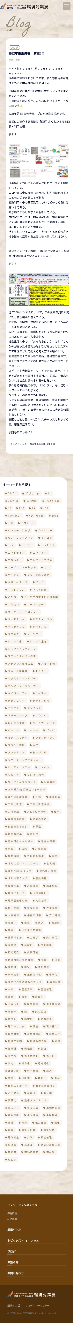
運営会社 (12, 1305)
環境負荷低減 (38, 1041)
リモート (13, 775)
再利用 (34, 834)
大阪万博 (13, 915)
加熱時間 (13, 856)
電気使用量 (29, 1130)
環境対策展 (34, 1034)
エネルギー (15, 560)
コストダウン (16, 589)
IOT (45, 508)
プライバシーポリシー (37, 1305)
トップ (14, 444)
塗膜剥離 (33, 908)
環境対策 (13, 1034)
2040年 (12, 493)
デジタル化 (34, 708)
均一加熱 (13, 908)
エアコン (47, 538)
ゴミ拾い (13, 604)
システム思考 (38, 641)
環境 (35, 1026)
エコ (11, 545)
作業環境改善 (16, 819)
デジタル (13, 708)
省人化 (50, 1056)
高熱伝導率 (31, 1152)
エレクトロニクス (41, 560)
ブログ (23, 444)
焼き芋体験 (53, 1004)
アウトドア (28, 523)
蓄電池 (31, 1093)
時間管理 (43, 967)
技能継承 (46, 945)
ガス (47, 567)
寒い (41, 923)
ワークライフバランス (22, 782)
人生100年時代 (36, 812)
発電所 (12, 1048)
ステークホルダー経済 (22, 656)
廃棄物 (12, 945)
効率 (55, 856)
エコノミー (40, 552)
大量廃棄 (52, 908)
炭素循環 (33, 1004)
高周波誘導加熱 (50, 1145)
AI (49, 493)
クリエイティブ (18, 582)
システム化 (15, 641)
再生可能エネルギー (20, 841)
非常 (30, 1137)
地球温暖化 (40, 893)
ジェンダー (34, 634)
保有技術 (12, 1213)
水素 (11, 989)
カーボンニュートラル (22, 567)
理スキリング (16, 1026)
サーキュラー (35, 604)
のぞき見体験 (16, 723)
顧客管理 (46, 1137)
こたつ (12, 597)
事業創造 (55, 797)
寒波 (11, 930)
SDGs (55, 515)
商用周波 (52, 886)
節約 (49, 1071)
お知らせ (12, 1262)
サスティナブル (42, 619)
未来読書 (13, 974)
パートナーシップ (44, 723)
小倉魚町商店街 (31, 930)
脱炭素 (26, 1078)
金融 (11, 1122)
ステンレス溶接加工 (20, 663)
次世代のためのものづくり (25, 982)
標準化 (53, 974)
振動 (44, 960)
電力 (24, 1122)
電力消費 (41, 1122)
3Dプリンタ (32, 493)
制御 (11, 849)
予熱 (38, 797)
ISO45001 (14, 515)
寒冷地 (56, 923)
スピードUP (48, 663)
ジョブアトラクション (22, 649)
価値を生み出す (18, 826)
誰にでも (13, 1108)
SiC (10, 523)
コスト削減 (40, 589)
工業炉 (34, 937)
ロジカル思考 (35, 775)
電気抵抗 (49, 1130)
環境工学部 (15, 1041)
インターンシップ (19, 530)
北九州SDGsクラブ (20, 871)
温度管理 (46, 989)
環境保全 (52, 1026)
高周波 (28, 1145)
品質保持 (41, 878)
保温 (38, 826)
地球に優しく (16, 893)
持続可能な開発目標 (20, 960)
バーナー (13, 730)
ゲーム (40, 582)
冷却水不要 (48, 841)
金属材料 (33, 1115)
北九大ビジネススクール (23, 863)
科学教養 (33, 1071)
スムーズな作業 (18, 671)
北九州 (51, 863)
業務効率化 (34, 974)
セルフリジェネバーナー (23, 686)
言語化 (12, 1100)
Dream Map (52, 501)
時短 (27, 967)
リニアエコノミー (19, 767)
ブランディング (45, 737)
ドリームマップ (18, 715)
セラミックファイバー (22, 678)
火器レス (13, 1004)
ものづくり (40, 752)
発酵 (57, 1041)
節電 (11, 1078)
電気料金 (13, 1137)
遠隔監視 (13, 1115)
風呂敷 (12, 1145)
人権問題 (13, 812)
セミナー (41, 671)
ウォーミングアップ (20, 538)
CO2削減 (13, 501)
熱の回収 (41, 1011)
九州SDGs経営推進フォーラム (27, 789)
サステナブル (16, 626)
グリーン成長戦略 (38, 575)
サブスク (13, 634)
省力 (11, 1063)
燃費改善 (46, 1019)
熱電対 (28, 1019)
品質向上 (13, 886)
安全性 (12, 923)
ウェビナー (45, 530)
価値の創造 (40, 819)
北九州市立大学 (18, 878)
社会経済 (13, 1071)
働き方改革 (15, 834)
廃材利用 (52, 937)
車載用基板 (53, 1108)
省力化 (26, 1063)
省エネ (12, 1056)
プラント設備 (16, 745)
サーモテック (16, 619)
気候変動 (55, 982)
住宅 (57, 812)
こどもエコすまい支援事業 (41, 597)
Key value (36, 515)
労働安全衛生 (35, 856)
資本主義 (33, 1108)
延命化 (28, 945)
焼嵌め (12, 1011)
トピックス (23, 1240)
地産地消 (41, 900)
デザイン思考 (41, 700)
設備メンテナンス (35, 1100)
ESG (21, 508)
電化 (57, 1122)
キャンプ (13, 575)
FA (33, 508)
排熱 (57, 960)
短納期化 (43, 1063)
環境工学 (55, 1034)
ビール (50, 730)
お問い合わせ (15, 1273)
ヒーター (33, 730)
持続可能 (33, 952)
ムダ (35, 745)
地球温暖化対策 (18, 900)
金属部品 (52, 1115)
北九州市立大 (48, 871)
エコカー (27, 545)
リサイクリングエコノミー (25, 760)
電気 (11, 1130)
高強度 (12, 1152)
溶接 (24, 997)
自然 (57, 1078)
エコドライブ (16, 552)
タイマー (41, 693)
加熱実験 (41, 849)
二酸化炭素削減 (40, 804)
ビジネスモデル (18, 737)
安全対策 (55, 915)
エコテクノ (48, 545)
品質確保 (33, 886)
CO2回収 (31, 501)
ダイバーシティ (18, 693)
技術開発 (13, 952)
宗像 (27, 923)
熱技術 (12, 1019)
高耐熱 (50, 1152)
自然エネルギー (18, 1085)
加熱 (24, 849)
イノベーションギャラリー (23, 1205)
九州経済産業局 (18, 797)
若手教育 (13, 1093)
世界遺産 (49, 782)
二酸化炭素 (15, 804)
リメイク (44, 767)
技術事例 (12, 1219)
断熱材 (12, 967)
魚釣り (12, 1159)
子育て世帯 (34, 915)
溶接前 (39, 997)
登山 (43, 1048)
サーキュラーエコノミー (23, 612)
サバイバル (40, 626)
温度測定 (27, 989)
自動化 (42, 1078)
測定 (11, 997)
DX (9, 508)
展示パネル (15, 937)
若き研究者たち (45, 1085)
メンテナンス (16, 752)
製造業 (48, 1093)
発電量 (28, 1048)
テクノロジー (16, 700)
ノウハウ (41, 715)
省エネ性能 (31, 1056)
